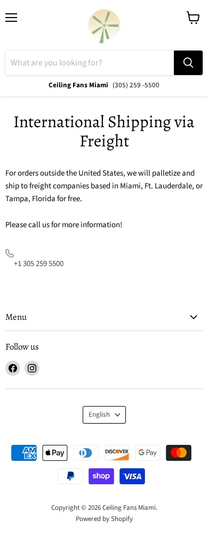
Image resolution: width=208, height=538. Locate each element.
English (99, 414)
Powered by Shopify (104, 519)
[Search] (188, 63)
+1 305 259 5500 (38, 263)
